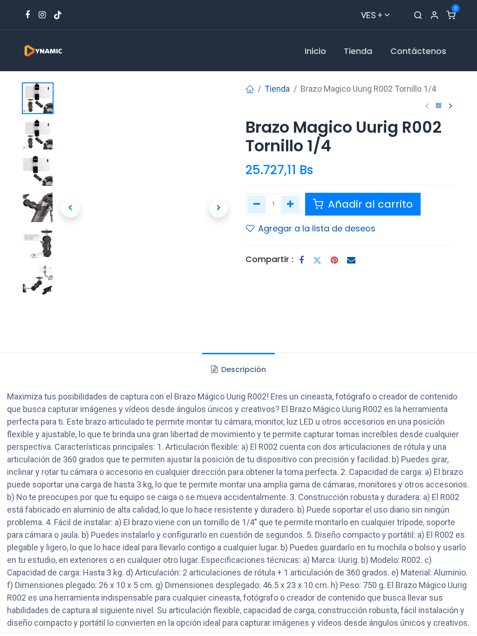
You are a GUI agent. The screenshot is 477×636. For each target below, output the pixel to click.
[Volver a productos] (438, 106)
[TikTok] (57, 15)
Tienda (277, 89)
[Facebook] (301, 260)
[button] (70, 208)
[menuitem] (315, 51)
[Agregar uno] (290, 204)
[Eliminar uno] (256, 204)
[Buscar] (418, 15)
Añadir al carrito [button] (369, 204)
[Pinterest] (334, 260)
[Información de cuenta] (434, 15)
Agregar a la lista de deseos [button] (316, 228)
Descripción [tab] (242, 369)
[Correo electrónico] (351, 260)
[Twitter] (317, 260)
